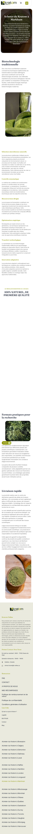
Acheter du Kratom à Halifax (12, 765)
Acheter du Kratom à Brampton (13, 741)
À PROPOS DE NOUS (10, 686)
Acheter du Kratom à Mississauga (14, 789)
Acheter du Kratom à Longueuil (13, 777)
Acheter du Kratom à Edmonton (14, 750)
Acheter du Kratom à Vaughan (13, 818)
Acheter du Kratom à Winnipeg (13, 822)
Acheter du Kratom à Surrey (12, 810)
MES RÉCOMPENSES (10, 690)
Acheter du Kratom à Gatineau (13, 754)
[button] (26, 3)
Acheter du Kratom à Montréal (13, 793)
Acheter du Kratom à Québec (13, 801)
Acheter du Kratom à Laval (12, 758)
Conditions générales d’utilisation (14, 704)
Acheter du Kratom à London (13, 773)
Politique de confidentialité (12, 700)
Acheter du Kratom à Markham (13, 781)
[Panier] (21, 3)
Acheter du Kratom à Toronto (13, 814)
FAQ (3, 678)
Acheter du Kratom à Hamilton (13, 769)
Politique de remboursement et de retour (15, 695)
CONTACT (6, 682)
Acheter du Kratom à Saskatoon (14, 805)
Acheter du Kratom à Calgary (13, 746)
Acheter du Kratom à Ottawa (12, 797)
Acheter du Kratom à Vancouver (14, 826)
